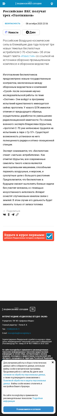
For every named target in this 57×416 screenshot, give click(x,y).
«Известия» (27, 56)
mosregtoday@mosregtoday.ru (19, 333)
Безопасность (12, 24)
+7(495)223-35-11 (13, 329)
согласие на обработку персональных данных (24, 374)
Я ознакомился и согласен (29, 409)
